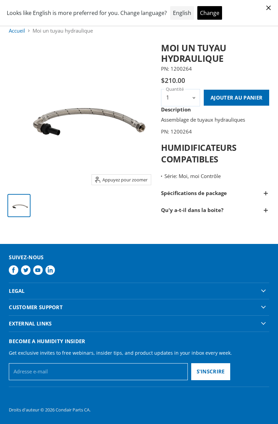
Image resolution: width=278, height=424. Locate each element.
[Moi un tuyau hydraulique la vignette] (19, 205)
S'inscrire (211, 371)
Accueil (17, 31)
